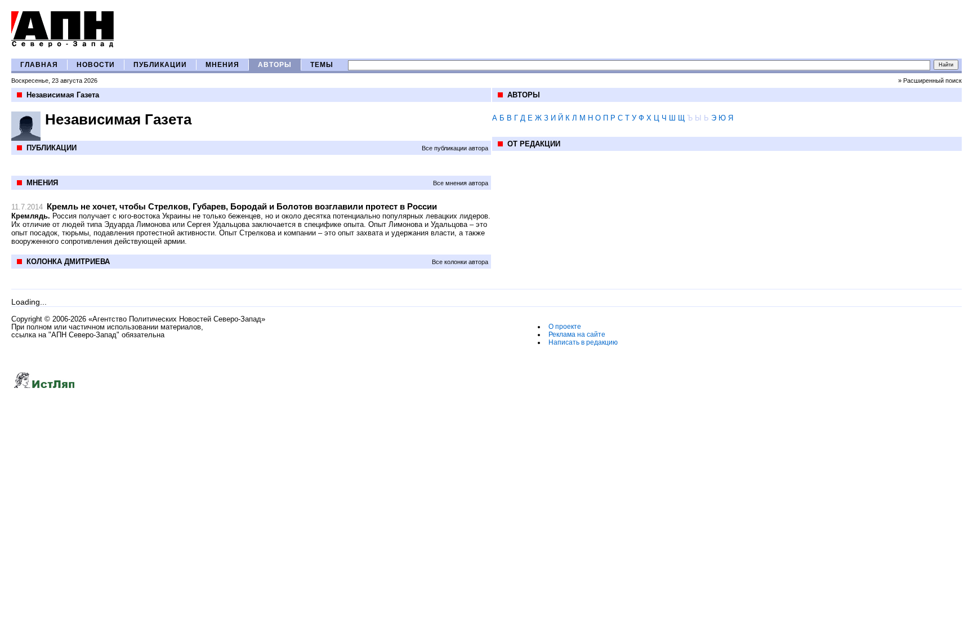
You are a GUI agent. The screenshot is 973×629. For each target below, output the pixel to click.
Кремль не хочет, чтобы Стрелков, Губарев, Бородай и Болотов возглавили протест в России (242, 206)
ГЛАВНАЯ (39, 64)
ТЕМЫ (321, 64)
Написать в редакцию (583, 342)
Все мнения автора (460, 183)
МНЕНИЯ (222, 64)
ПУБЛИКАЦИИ (160, 64)
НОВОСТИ (96, 64)
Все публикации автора (455, 148)
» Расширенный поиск (930, 80)
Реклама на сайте (576, 334)
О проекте (564, 327)
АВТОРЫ (275, 64)
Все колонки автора (460, 261)
